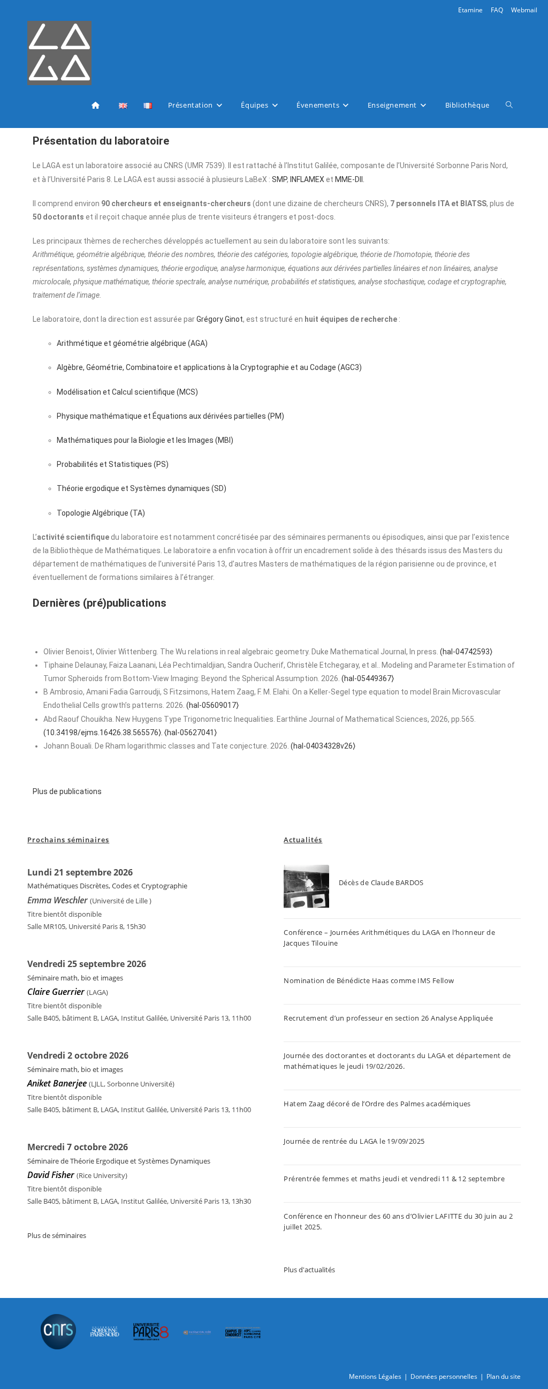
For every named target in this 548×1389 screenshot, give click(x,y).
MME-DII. (349, 179)
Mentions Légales (375, 1376)
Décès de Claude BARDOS (381, 882)
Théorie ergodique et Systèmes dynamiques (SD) (141, 488)
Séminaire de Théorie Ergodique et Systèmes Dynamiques (118, 1161)
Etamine (470, 9)
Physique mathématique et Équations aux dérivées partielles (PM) (170, 416)
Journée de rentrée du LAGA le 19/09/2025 (354, 1141)
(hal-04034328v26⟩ (323, 746)
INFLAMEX (307, 179)
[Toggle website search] (509, 105)
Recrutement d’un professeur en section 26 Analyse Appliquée (388, 1018)
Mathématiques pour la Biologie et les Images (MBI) (145, 440)
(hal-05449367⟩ (367, 678)
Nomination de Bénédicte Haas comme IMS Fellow (369, 980)
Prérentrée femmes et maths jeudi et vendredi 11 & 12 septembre (394, 1178)
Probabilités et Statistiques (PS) (113, 464)
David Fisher (50, 1175)
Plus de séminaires (56, 1235)
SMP (279, 179)
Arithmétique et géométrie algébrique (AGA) (132, 343)
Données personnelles (443, 1376)
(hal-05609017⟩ (212, 705)
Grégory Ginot (219, 319)
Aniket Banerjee (57, 1083)
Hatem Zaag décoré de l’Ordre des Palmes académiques (377, 1103)
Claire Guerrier (57, 992)
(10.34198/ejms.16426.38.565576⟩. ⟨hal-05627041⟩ (130, 732)
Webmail (524, 9)
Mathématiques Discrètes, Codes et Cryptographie (107, 885)
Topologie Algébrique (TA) (101, 513)
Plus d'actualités (309, 1269)
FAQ (497, 9)
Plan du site (503, 1376)
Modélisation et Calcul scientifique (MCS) (127, 392)
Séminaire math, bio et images (75, 978)
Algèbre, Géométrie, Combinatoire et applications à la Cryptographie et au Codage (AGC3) (209, 367)
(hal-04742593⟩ (466, 651)
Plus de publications (67, 791)
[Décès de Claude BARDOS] (306, 887)
